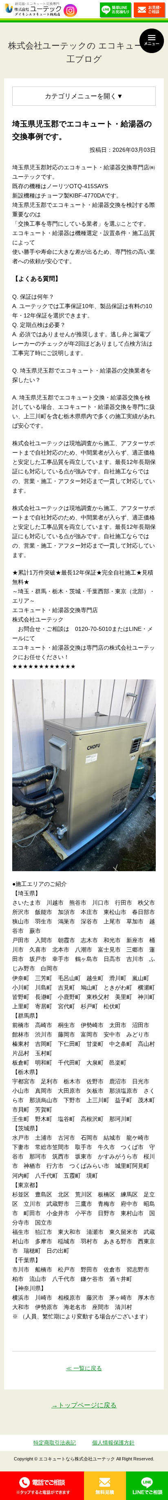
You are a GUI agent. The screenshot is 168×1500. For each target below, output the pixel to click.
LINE (147, 1485)
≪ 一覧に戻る (84, 1368)
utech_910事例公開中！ (70, 11)
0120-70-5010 (42, 1485)
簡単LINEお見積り (116, 11)
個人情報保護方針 (113, 1443)
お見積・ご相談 (150, 11)
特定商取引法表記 (54, 1443)
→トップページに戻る (84, 1405)
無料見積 (105, 1485)
